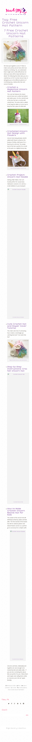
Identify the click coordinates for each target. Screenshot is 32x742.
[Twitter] (9, 703)
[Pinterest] (18, 703)
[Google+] (15, 703)
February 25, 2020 (11, 685)
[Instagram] (23, 703)
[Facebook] (12, 703)
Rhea (19, 685)
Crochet (14, 687)
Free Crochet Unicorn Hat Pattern (16, 689)
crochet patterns (23, 687)
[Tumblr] (21, 703)
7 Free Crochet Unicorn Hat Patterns (16, 33)
